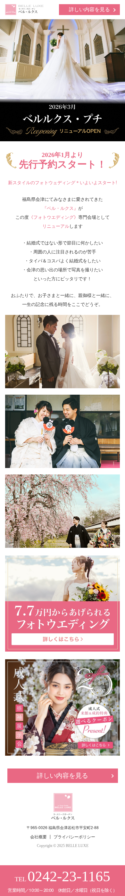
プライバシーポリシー (74, 836)
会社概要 (38, 836)
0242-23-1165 (69, 876)
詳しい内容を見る (89, 9)
